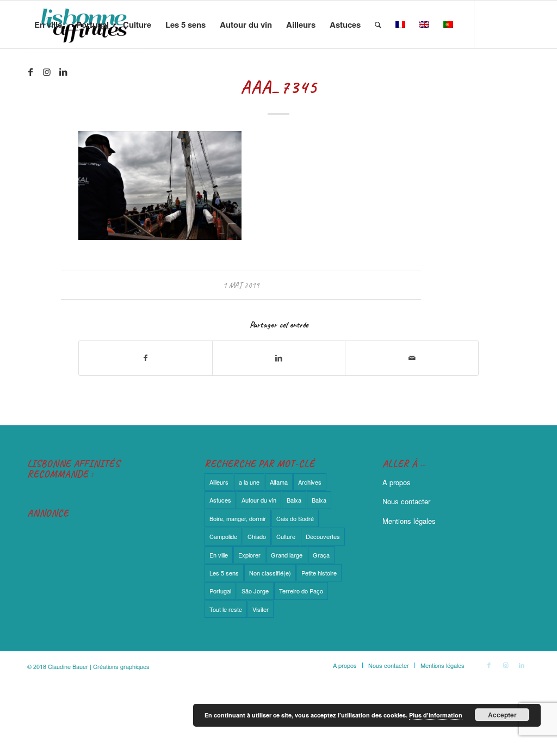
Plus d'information (435, 715)
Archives (309, 482)
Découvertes (323, 536)
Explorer (249, 554)
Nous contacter (406, 501)
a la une (249, 482)
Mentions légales (409, 521)
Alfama (279, 482)
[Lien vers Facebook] (30, 72)
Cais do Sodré (295, 518)
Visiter (260, 609)
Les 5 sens (224, 572)
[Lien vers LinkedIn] (63, 72)
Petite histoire (319, 572)
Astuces (220, 500)
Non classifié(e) (270, 572)
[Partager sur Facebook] (145, 358)
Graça (321, 554)
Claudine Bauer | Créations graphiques (99, 666)
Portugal (220, 590)
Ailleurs (218, 482)
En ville (218, 554)
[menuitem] (48, 24)
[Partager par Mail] (411, 358)
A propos (396, 482)
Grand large (286, 554)
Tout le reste (225, 609)
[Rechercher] (378, 24)
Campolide (223, 536)
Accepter (502, 715)
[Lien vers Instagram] (47, 72)
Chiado (256, 536)
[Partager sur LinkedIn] (279, 358)
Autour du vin (259, 500)
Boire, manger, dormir (237, 518)
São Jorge (255, 590)
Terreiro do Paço (301, 590)
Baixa (294, 500)
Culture (285, 536)
